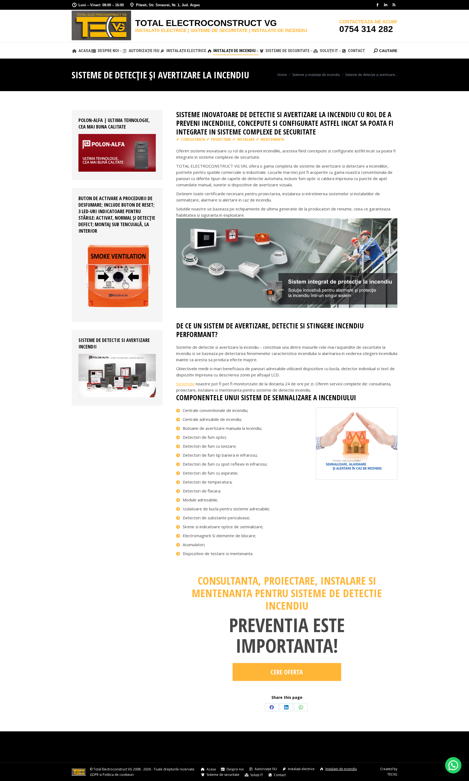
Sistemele (185, 383)
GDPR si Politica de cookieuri (112, 774)
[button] (453, 765)
